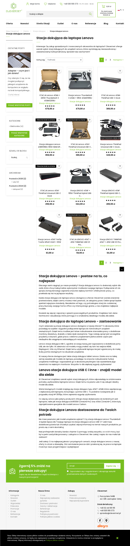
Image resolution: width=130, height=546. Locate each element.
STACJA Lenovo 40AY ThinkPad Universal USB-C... (80, 145)
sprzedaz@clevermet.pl (110, 513)
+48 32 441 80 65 (107, 508)
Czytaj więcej (13, 94)
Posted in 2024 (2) (17, 186)
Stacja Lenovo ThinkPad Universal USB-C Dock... (110, 145)
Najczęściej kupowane (79, 500)
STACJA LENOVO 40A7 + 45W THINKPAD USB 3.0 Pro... (80, 242)
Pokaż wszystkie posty (19, 105)
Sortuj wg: (40, 60)
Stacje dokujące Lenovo (49, 103)
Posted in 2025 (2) (17, 178)
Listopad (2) (18, 189)
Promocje (15, 508)
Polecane (15, 506)
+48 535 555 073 (107, 510)
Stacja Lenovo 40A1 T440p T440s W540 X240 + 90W (49, 240)
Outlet (13, 500)
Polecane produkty (78, 498)
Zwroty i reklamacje (48, 506)
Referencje (15, 514)
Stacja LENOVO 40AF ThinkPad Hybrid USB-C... (110, 191)
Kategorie (15, 495)
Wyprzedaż (15, 503)
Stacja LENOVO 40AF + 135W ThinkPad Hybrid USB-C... (80, 193)
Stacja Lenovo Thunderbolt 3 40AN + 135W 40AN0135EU (80, 96)
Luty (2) (16, 182)
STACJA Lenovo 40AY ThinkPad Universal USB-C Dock (49, 193)
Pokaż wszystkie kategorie (19, 134)
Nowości (14, 498)
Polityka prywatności (49, 514)
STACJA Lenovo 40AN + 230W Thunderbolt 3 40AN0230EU (49, 98)
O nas (13, 511)
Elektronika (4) (16, 126)
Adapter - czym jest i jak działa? (19, 72)
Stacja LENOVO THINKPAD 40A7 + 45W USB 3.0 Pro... (111, 240)
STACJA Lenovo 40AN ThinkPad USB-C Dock (110, 96)
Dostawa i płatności (49, 503)
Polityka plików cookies (50, 517)
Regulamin (45, 511)
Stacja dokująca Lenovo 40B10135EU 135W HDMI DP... (49, 145)
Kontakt (14, 517)
